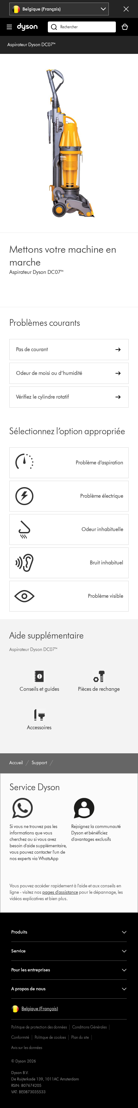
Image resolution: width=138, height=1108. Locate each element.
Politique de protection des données (39, 1027)
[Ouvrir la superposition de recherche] (82, 26)
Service (18, 951)
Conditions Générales (89, 1027)
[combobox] (59, 9)
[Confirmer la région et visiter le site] (126, 9)
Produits (19, 932)
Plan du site (80, 1037)
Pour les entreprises (30, 970)
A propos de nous (28, 989)
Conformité (20, 1037)
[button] (34, 1009)
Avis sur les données (26, 1047)
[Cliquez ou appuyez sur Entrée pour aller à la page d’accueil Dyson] (27, 29)
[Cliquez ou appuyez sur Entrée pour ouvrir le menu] (9, 27)
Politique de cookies (50, 1037)
